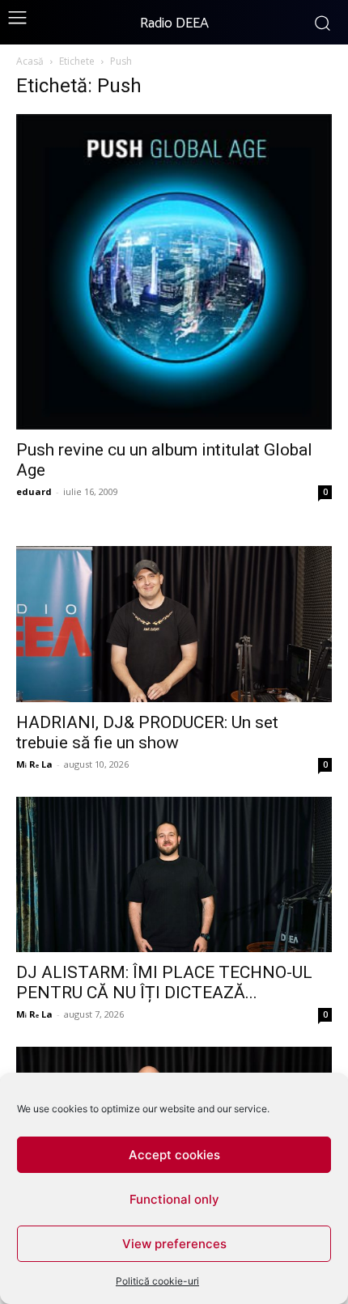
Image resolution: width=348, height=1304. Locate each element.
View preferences (174, 1243)
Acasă (30, 61)
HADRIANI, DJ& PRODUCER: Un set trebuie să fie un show (147, 732)
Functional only (174, 1199)
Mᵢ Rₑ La (34, 764)
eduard (34, 491)
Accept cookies (174, 1154)
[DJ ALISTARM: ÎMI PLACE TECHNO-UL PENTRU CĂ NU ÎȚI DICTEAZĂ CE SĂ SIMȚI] (174, 875)
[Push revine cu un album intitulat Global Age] (174, 272)
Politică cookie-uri (157, 1281)
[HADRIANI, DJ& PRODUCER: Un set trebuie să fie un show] (174, 624)
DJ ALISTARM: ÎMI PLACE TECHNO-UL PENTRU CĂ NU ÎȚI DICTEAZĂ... (164, 982)
